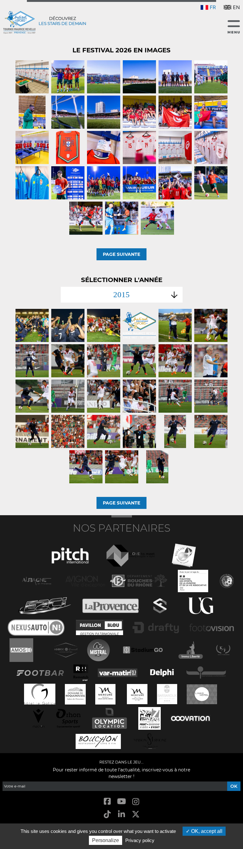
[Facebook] (107, 801)
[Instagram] (136, 801)
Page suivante (121, 254)
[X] (136, 814)
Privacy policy (139, 840)
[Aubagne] (37, 580)
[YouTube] (121, 801)
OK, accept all (206, 831)
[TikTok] (107, 814)
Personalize (105, 840)
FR (213, 7)
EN (236, 7)
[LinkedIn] (121, 814)
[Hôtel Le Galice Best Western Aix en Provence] (40, 693)
